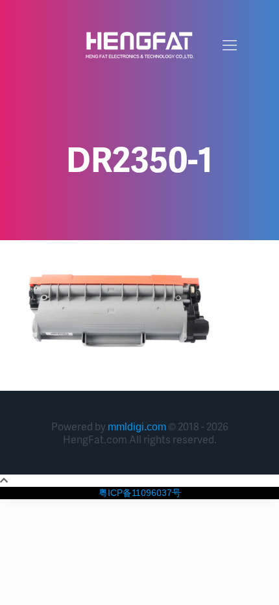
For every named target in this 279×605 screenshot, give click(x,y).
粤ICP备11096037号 (140, 493)
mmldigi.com (137, 426)
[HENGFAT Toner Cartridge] (139, 45)
